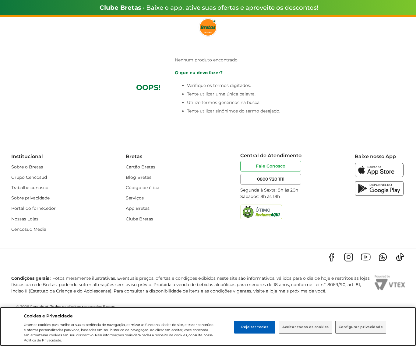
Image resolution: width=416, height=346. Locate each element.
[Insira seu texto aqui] (379, 175)
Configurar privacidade (361, 327)
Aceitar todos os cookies (305, 327)
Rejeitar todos (254, 327)
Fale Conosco (270, 166)
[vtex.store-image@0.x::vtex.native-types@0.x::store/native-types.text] (331, 257)
